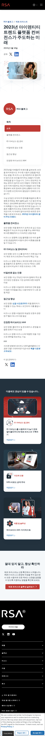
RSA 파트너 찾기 (8, 711)
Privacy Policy (6, 727)
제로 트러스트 (22, 22)
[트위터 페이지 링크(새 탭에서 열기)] (3, 634)
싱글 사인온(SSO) (19, 303)
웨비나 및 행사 (7, 705)
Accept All (37, 733)
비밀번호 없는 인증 (14, 148)
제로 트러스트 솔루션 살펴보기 (21, 587)
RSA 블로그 (9, 22)
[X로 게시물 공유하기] (11, 54)
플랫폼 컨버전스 (13, 135)
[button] (36, 5)
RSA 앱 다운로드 (10, 695)
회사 (3, 683)
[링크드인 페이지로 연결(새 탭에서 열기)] (8, 634)
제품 (3, 645)
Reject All (21, 733)
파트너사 (5, 676)
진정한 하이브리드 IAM (16, 160)
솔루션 (4, 653)
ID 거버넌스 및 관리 (14, 141)
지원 (3, 668)
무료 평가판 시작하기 (10, 700)
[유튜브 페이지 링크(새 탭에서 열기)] (13, 634)
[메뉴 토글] (41, 4)
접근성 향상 (11, 154)
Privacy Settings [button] (8, 733)
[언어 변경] (34, 5)
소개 (8, 128)
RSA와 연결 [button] (13, 627)
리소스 (4, 660)
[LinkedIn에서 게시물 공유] (16, 54)
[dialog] (22, 724)
